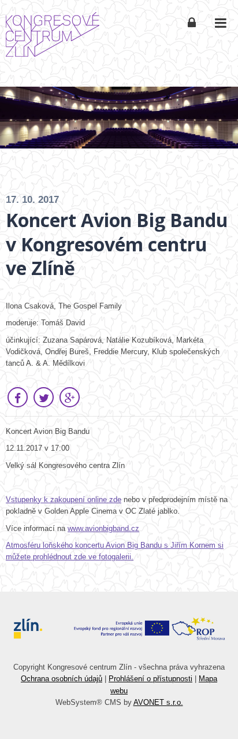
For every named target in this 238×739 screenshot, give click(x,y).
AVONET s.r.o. (158, 702)
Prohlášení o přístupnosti (150, 678)
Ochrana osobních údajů (61, 678)
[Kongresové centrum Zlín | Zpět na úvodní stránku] (52, 35)
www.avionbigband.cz (103, 528)
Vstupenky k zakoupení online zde (63, 499)
